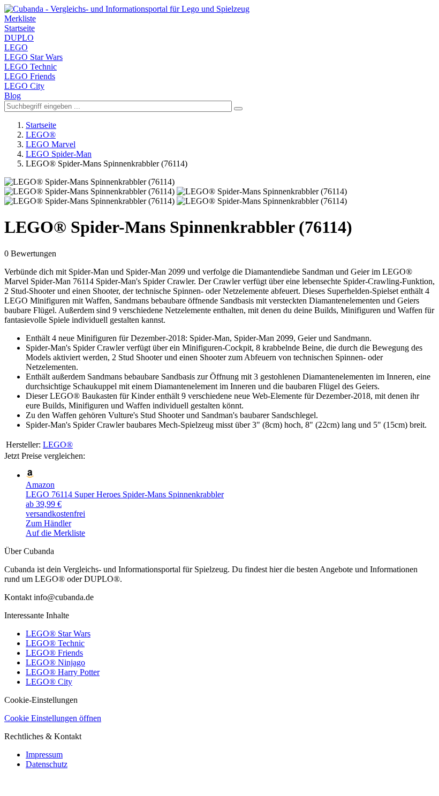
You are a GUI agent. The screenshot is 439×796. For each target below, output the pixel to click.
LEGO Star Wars (33, 57)
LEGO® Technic (55, 643)
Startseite (19, 28)
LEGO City (24, 85)
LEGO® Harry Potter (63, 672)
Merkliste (20, 18)
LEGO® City (49, 681)
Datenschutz (46, 764)
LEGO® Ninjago (55, 662)
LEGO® (41, 134)
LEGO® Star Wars (58, 633)
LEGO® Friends (54, 652)
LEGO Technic (30, 66)
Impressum (44, 754)
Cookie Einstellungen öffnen (52, 718)
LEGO (16, 47)
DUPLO (19, 37)
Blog (12, 95)
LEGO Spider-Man (59, 153)
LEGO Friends (29, 76)
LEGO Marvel (50, 144)
